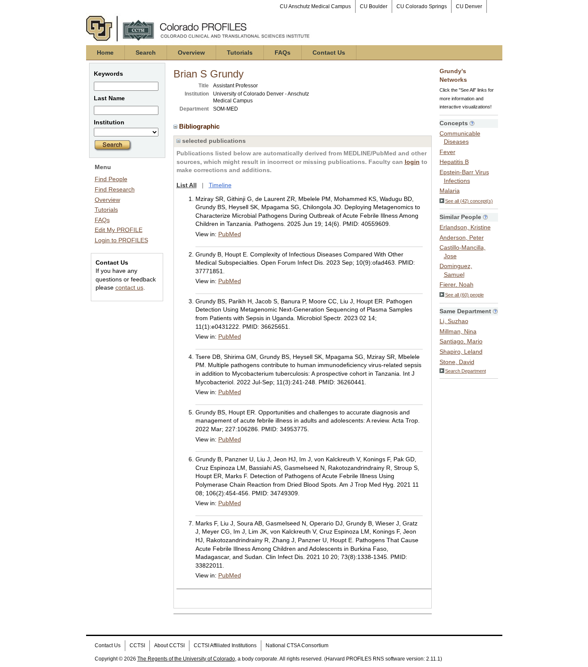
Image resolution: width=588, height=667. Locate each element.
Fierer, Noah (456, 284)
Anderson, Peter (461, 237)
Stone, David (456, 361)
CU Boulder (373, 6)
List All (186, 185)
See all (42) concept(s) (469, 201)
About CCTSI (169, 645)
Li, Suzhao (453, 321)
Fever (447, 151)
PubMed (229, 234)
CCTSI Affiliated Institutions (225, 645)
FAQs (283, 52)
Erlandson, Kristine (465, 227)
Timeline (220, 185)
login (412, 161)
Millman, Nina (458, 331)
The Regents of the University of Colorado (186, 659)
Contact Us (329, 52)
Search (146, 52)
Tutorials (240, 52)
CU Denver (469, 6)
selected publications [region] (213, 140)
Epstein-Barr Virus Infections (464, 176)
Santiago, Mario (461, 341)
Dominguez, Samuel (455, 270)
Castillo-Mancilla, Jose (462, 251)
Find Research (115, 189)
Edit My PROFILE (118, 229)
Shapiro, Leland (461, 351)
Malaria (449, 190)
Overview (191, 52)
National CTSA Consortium (297, 645)
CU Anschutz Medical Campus (315, 6)
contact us (129, 287)
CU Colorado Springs (421, 6)
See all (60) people (464, 294)
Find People (111, 179)
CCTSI (137, 645)
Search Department (465, 371)
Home (105, 52)
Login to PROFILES (121, 240)
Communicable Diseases (459, 137)
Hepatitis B (454, 161)
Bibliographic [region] (200, 126)
